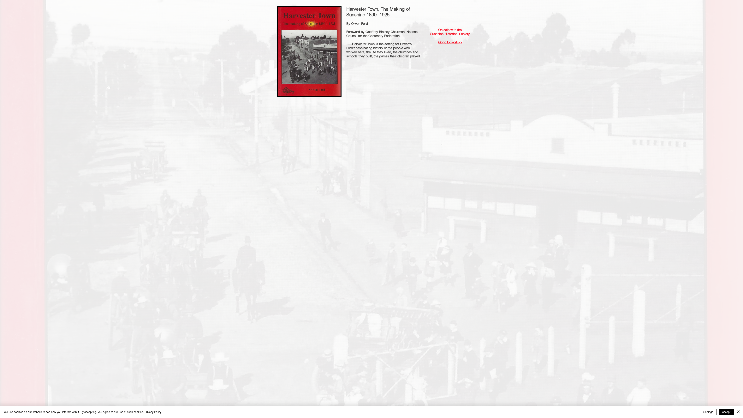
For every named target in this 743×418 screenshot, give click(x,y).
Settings (708, 412)
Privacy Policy (153, 412)
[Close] (738, 412)
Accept (726, 412)
